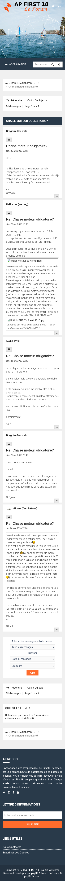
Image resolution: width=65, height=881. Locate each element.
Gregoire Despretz (17, 131)
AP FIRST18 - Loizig (36, 870)
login (59, 6)
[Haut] (56, 196)
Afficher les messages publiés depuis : (32, 641)
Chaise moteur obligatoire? (26, 146)
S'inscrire (32, 824)
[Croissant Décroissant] (32, 666)
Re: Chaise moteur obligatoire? (30, 219)
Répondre (16, 100)
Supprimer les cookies (16, 852)
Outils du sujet (36, 100)
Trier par (32, 653)
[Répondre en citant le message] (9, 140)
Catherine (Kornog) (17, 204)
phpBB (34, 873)
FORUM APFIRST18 (22, 83)
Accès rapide (17, 64)
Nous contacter (12, 847)
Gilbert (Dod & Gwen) (25, 508)
